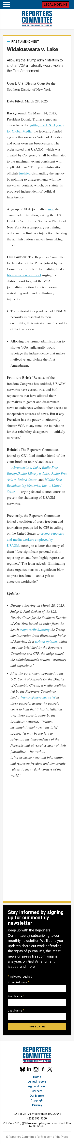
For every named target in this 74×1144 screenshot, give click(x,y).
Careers (37, 1091)
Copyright (37, 1100)
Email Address (18, 982)
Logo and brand (37, 1086)
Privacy (37, 1105)
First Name (16, 996)
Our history (37, 1095)
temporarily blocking (35, 629)
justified (25, 173)
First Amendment (25, 41)
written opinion (46, 641)
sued (51, 209)
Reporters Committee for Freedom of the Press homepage (37, 19)
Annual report (37, 1081)
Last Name (16, 1010)
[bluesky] (22, 1069)
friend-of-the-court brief (24, 275)
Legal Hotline (55, 4)
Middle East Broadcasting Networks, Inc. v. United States (34, 485)
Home (37, 1076)
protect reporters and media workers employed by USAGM (35, 539)
